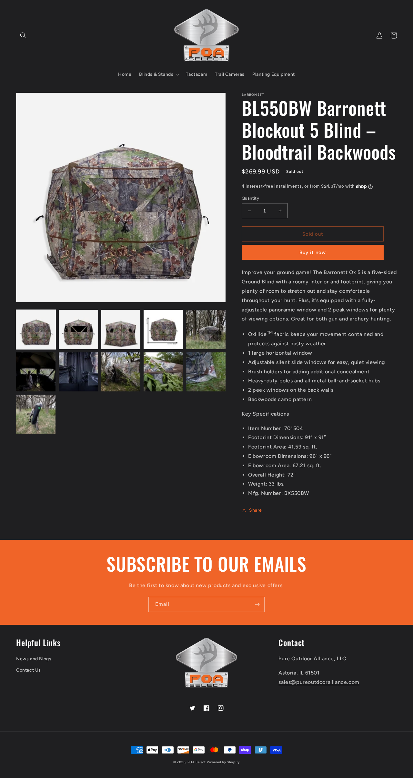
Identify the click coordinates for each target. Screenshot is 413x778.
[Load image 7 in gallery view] (78, 372)
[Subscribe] (257, 604)
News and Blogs (33, 659)
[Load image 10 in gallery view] (206, 372)
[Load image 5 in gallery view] (206, 329)
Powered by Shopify (223, 762)
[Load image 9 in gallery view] (163, 372)
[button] (23, 35)
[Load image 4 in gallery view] (163, 329)
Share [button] (255, 510)
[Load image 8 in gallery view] (121, 372)
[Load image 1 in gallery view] (35, 329)
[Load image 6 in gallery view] (35, 372)
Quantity (250, 198)
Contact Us (28, 670)
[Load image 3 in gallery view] (121, 329)
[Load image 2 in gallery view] (78, 329)
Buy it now (312, 252)
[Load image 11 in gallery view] (35, 414)
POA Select (196, 762)
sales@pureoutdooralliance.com (318, 682)
